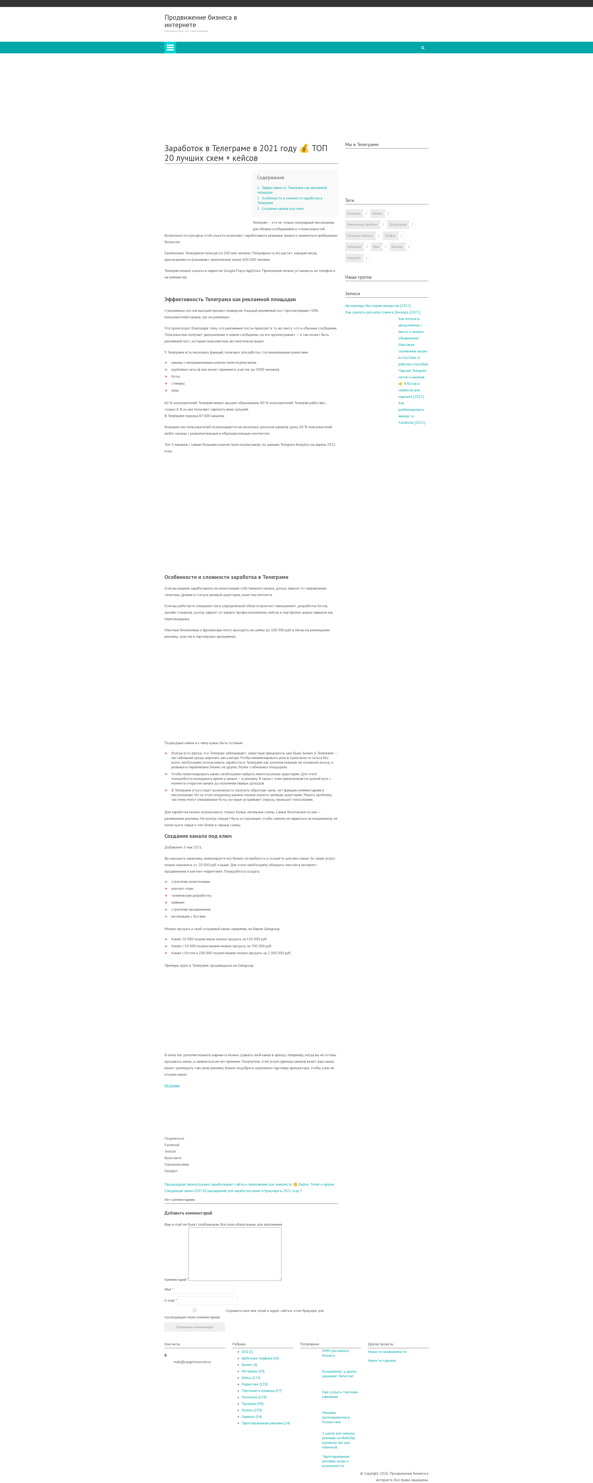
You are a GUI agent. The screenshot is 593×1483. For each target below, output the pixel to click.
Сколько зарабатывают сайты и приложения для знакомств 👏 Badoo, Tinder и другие (249, 1184)
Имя (168, 1289)
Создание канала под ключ (280, 208)
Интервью (191, 103)
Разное (188, 97)
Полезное (181, 129)
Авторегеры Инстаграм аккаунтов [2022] (378, 305)
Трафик (390, 235)
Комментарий (176, 1279)
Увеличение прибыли (362, 224)
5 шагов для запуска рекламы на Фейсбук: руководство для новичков (339, 1440)
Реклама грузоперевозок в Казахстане (336, 1417)
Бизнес (188, 64)
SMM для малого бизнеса (335, 1353)
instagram (354, 258)
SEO (186, 77)
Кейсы (178, 116)
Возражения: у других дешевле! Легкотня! (339, 1373)
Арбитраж (191, 58)
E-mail (170, 1300)
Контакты (181, 136)
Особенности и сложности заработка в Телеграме (289, 200)
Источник (172, 1085)
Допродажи (398, 224)
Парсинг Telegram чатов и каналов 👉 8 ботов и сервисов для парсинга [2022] (412, 383)
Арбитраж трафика (260, 1358)
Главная (313, 45)
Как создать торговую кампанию (340, 1394)
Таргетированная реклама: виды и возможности (335, 1461)
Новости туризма (382, 1360)
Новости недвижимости (387, 1351)
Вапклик (397, 247)
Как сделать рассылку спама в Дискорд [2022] (382, 312)
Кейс (376, 247)
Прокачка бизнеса (360, 235)
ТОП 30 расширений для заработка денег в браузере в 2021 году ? (233, 1190)
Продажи (190, 71)
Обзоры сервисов (188, 123)
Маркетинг (191, 84)
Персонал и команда (199, 90)
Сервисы (252, 1416)
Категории (315, 51)
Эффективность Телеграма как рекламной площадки (292, 190)
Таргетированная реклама (203, 110)
